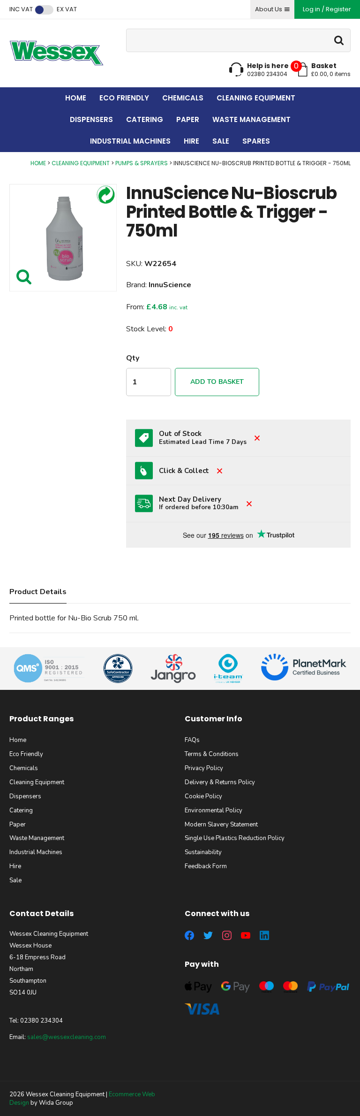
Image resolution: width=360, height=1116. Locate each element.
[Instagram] (227, 935)
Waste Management (251, 119)
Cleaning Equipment (256, 98)
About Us (268, 9)
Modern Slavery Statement (221, 824)
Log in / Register (327, 9)
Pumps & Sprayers (141, 163)
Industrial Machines (130, 141)
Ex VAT (67, 9)
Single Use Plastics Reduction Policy (235, 838)
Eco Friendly (124, 98)
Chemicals (182, 98)
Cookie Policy (203, 796)
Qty (132, 358)
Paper (187, 119)
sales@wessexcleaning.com (66, 1037)
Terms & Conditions (212, 754)
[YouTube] (245, 935)
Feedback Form (206, 866)
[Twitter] (208, 935)
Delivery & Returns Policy (220, 782)
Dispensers (91, 119)
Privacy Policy (204, 768)
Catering (144, 119)
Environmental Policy (213, 810)
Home (75, 98)
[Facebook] (189, 935)
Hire (191, 141)
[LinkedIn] (264, 935)
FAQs (192, 740)
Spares (256, 141)
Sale (220, 141)
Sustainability (203, 852)
